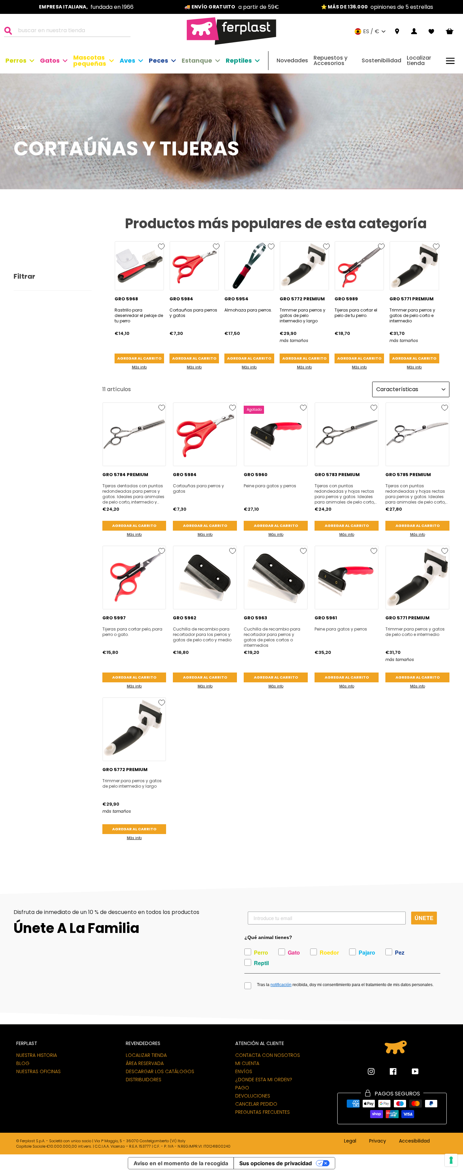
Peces (158, 60)
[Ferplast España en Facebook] (388, 1071)
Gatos (50, 60)
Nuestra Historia (36, 1055)
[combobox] (71, 31)
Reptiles (239, 60)
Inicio (20, 127)
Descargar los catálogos (160, 1071)
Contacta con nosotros (267, 1055)
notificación (280, 984)
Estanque (197, 60)
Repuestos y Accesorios (330, 60)
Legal (350, 1141)
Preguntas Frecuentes (262, 1112)
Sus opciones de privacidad (275, 1163)
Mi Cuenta (247, 1063)
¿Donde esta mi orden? (263, 1079)
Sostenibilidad (381, 60)
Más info (139, 367)
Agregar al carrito (139, 358)
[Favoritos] (431, 31)
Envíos (243, 1071)
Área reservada (145, 1063)
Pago (242, 1087)
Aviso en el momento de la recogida (181, 1163)
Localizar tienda (419, 60)
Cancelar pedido (256, 1104)
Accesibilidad (414, 1141)
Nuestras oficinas (38, 1071)
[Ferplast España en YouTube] (410, 1071)
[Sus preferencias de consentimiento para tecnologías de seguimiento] (451, 1160)
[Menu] (450, 60)
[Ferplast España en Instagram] (371, 1071)
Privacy (377, 1141)
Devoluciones (252, 1095)
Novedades (292, 60)
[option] (86, 6)
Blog (22, 1063)
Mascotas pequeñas (89, 60)
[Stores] (397, 31)
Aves (127, 60)
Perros (15, 60)
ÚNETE (424, 918)
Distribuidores (143, 1079)
